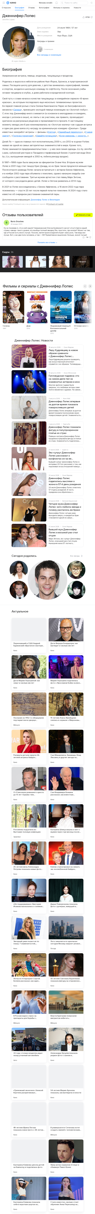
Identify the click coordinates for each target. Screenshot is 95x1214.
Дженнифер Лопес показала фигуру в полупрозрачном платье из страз (65, 430)
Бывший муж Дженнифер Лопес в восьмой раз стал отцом (63, 532)
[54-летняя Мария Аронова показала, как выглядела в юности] (66, 1082)
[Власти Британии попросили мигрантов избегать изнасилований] (66, 1008)
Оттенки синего (81, 326)
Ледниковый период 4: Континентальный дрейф (60, 328)
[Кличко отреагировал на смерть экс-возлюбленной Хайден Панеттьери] (66, 859)
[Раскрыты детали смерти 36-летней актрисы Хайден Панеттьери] (29, 747)
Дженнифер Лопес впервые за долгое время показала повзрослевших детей (64, 404)
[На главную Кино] (12, 3)
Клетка (51, 132)
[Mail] (7, 3)
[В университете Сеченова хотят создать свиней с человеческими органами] (66, 1119)
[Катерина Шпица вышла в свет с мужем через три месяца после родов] (66, 821)
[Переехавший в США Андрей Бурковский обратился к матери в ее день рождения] (29, 635)
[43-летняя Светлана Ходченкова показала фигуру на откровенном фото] (66, 970)
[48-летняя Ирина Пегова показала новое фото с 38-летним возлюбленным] (29, 1119)
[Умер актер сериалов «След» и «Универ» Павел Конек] (66, 1157)
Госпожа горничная (23, 136)
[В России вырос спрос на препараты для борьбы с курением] (29, 1008)
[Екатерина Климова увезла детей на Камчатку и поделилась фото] (29, 1157)
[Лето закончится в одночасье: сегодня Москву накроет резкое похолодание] (66, 933)
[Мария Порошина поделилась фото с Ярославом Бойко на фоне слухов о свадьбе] (66, 672)
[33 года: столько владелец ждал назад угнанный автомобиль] (29, 1045)
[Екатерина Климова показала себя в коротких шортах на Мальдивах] (29, 1194)
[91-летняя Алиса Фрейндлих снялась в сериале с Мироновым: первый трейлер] (66, 710)
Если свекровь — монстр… (73, 136)
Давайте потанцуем (46, 136)
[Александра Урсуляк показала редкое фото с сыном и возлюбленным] (66, 1045)
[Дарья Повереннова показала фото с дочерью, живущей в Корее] (66, 896)
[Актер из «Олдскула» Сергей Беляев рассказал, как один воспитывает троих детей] (29, 970)
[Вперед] (90, 286)
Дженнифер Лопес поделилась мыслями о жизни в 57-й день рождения (65, 481)
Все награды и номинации (49, 55)
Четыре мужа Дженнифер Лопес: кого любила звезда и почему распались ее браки (65, 507)
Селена (17, 109)
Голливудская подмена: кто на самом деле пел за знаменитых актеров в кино (64, 379)
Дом (28, 326)
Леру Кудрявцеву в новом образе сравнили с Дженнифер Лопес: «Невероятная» (63, 353)
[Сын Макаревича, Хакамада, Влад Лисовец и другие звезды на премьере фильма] (66, 747)
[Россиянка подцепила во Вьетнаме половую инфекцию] (29, 821)
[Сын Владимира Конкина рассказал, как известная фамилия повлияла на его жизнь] (66, 784)
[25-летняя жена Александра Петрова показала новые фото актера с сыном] (29, 859)
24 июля (61, 28)
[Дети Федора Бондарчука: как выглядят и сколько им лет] (66, 635)
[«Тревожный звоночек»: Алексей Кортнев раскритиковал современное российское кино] (29, 1082)
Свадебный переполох (70, 132)
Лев (59, 31)
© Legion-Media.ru (18, 61)
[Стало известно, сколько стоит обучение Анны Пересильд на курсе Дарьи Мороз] (66, 1194)
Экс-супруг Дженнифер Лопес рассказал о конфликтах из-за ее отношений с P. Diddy (62, 455)
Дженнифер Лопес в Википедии (45, 199)
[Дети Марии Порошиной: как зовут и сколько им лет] (29, 672)
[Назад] (85, 286)
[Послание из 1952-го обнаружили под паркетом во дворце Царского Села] (29, 710)
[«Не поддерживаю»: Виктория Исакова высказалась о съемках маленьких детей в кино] (29, 896)
